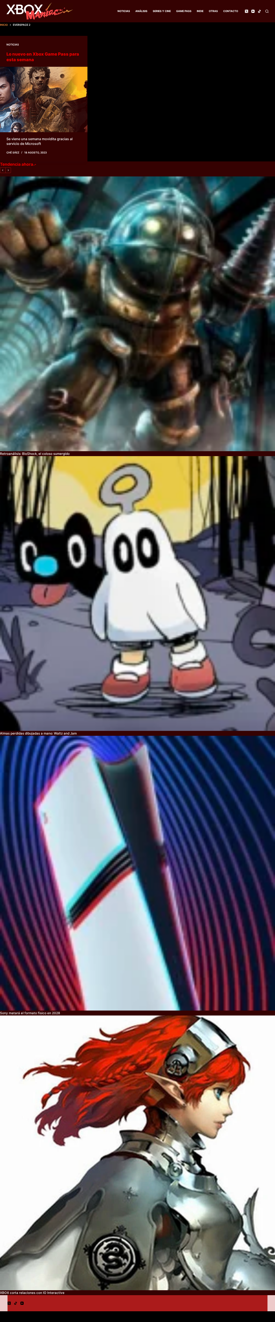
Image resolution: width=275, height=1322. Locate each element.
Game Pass (183, 11)
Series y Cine (162, 11)
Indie (200, 11)
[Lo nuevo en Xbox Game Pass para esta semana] (43, 99)
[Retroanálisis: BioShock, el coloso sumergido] (137, 313)
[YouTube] (253, 11)
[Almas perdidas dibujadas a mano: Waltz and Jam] (137, 593)
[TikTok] (259, 11)
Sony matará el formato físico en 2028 (30, 1013)
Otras (213, 11)
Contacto (230, 11)
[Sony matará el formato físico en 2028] (137, 873)
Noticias (124, 11)
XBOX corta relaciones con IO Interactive (32, 1293)
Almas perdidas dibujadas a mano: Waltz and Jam (38, 733)
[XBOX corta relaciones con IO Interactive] (137, 1152)
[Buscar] (267, 11)
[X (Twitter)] (246, 11)
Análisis (141, 11)
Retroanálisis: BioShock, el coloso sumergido (35, 454)
